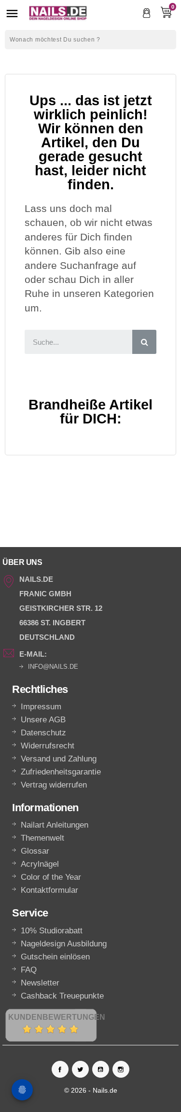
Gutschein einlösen (55, 956)
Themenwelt (42, 838)
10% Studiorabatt (52, 930)
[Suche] (144, 342)
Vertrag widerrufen (54, 784)
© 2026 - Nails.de (90, 1090)
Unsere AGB (43, 719)
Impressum (41, 706)
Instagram (121, 1069)
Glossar (35, 851)
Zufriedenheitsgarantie (61, 771)
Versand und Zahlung (59, 758)
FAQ (29, 969)
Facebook (60, 1069)
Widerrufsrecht (47, 745)
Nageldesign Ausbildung (64, 943)
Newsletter (40, 982)
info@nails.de (53, 666)
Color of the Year (51, 877)
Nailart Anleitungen (54, 825)
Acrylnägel (40, 864)
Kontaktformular (49, 890)
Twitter (80, 1069)
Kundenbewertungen (56, 1017)
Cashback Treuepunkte (62, 995)
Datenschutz (43, 732)
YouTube (101, 1069)
